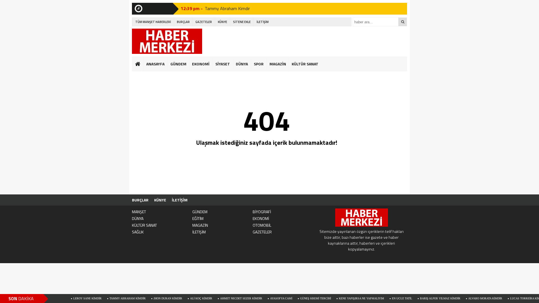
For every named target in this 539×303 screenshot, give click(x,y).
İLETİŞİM (263, 22)
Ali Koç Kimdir (192, 298)
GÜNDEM (178, 64)
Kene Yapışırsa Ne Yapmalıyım (352, 298)
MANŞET (139, 212)
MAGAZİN (278, 64)
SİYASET (222, 64)
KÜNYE (222, 22)
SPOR (259, 64)
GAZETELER (203, 22)
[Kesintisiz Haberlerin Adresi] (167, 42)
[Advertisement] (305, 41)
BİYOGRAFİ (262, 212)
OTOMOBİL (262, 225)
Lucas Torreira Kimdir (518, 298)
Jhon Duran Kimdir (221, 10)
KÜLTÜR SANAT (305, 64)
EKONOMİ (200, 64)
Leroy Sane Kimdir (78, 298)
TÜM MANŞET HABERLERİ (153, 22)
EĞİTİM (198, 218)
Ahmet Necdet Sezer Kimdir (232, 298)
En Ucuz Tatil (393, 298)
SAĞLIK (138, 232)
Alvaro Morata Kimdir (476, 298)
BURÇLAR (183, 22)
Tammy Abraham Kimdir (119, 298)
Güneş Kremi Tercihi (306, 298)
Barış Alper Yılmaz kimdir (431, 298)
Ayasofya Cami (272, 298)
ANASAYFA (155, 64)
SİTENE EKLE (242, 22)
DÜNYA (242, 64)
